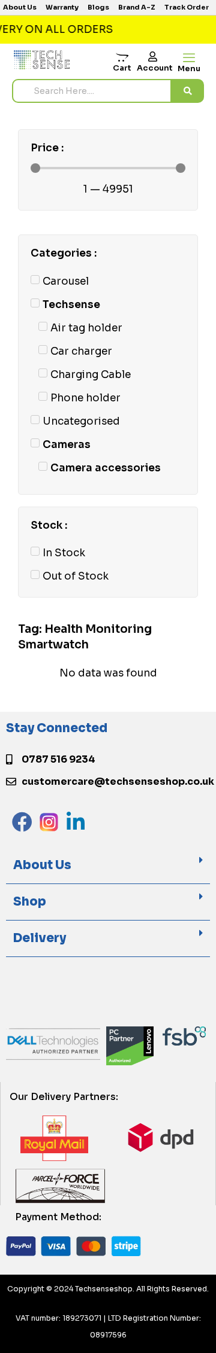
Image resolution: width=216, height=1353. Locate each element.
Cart (122, 68)
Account (155, 68)
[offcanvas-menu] (189, 58)
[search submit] (188, 91)
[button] (108, 866)
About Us (42, 865)
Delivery (39, 938)
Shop (29, 901)
